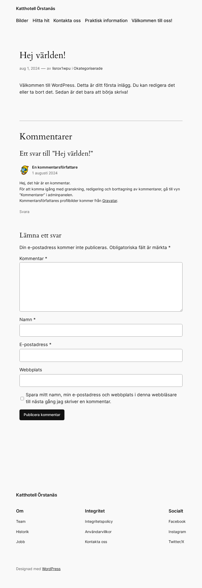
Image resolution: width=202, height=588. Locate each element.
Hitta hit (41, 20)
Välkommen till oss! (152, 20)
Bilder (22, 20)
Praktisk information (106, 20)
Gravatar (109, 200)
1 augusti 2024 (45, 173)
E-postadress (35, 344)
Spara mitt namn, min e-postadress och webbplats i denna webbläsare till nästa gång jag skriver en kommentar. (101, 398)
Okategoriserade (88, 68)
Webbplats (30, 369)
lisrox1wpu (61, 68)
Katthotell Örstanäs (35, 8)
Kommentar (33, 258)
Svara (24, 211)
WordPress (51, 568)
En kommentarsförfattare (55, 167)
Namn (27, 319)
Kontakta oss (67, 20)
